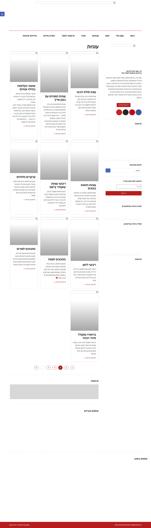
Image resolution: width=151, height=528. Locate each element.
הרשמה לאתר (68, 35)
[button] (123, 105)
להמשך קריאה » (90, 115)
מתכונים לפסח (57, 259)
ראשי (132, 35)
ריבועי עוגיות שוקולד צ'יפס (58, 185)
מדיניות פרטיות (30, 35)
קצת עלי (120, 35)
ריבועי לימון (89, 265)
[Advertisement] (124, 141)
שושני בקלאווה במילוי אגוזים (26, 87)
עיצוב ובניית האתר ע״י (19, 525)
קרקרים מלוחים (26, 177)
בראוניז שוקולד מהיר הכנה (87, 336)
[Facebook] (139, 112)
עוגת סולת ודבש (86, 92)
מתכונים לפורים (26, 249)
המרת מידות (49, 35)
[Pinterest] (132, 112)
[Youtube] (119, 112)
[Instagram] (126, 112)
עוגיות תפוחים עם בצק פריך (55, 98)
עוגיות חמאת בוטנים (88, 186)
